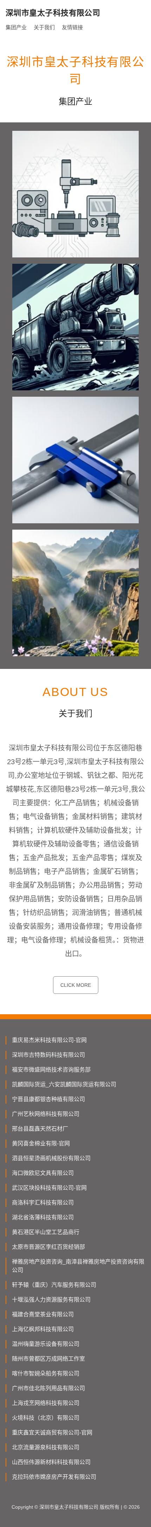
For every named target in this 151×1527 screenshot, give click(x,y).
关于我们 (44, 27)
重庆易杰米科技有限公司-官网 (49, 1040)
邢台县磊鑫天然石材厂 (40, 1129)
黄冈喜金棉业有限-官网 (41, 1143)
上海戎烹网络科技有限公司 (45, 1403)
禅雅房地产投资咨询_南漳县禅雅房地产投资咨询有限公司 (78, 1266)
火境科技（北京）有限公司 (45, 1418)
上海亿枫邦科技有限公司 (43, 1329)
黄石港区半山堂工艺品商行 (45, 1232)
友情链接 (72, 27)
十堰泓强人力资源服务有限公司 (51, 1300)
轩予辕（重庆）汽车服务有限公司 (54, 1285)
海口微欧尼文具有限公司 (43, 1173)
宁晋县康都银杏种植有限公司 (48, 1099)
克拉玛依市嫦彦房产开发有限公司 (54, 1477)
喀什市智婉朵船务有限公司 (45, 1373)
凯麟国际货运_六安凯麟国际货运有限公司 (64, 1084)
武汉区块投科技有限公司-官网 (49, 1188)
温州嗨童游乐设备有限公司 (45, 1344)
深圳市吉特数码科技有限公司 (48, 1055)
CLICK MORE (75, 985)
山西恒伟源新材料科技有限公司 (51, 1462)
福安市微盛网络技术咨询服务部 (51, 1070)
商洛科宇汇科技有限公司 (43, 1203)
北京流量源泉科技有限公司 (45, 1447)
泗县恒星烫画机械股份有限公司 (51, 1158)
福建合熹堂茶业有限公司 (43, 1314)
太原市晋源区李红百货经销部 (48, 1247)
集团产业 (16, 27)
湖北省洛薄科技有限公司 (43, 1217)
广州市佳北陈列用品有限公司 (48, 1388)
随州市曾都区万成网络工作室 (48, 1359)
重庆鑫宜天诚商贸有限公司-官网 (52, 1433)
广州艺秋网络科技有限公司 (45, 1114)
